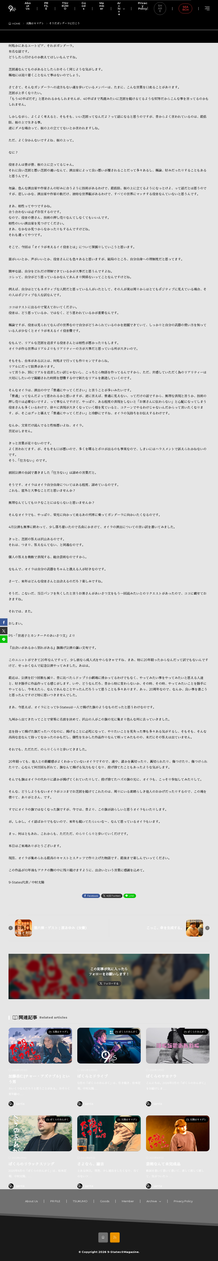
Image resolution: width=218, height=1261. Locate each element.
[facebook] (3, 622)
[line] (3, 639)
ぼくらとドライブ (92, 1076)
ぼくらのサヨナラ (161, 1076)
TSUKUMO (80, 1201)
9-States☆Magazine (123, 1252)
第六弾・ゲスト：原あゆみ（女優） (61, 928)
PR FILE (55, 1201)
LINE (131, 895)
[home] (103, 1237)
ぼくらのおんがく (128, 1031)
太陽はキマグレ (35, 23)
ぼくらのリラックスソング (31, 1164)
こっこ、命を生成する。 (165, 928)
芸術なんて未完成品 (163, 1164)
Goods (104, 1201)
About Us (31, 1201)
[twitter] (3, 630)
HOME (16, 23)
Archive (151, 1201)
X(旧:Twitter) (113, 895)
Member (128, 1201)
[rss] (115, 1237)
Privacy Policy (183, 1201)
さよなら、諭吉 (90, 1164)
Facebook (92, 895)
